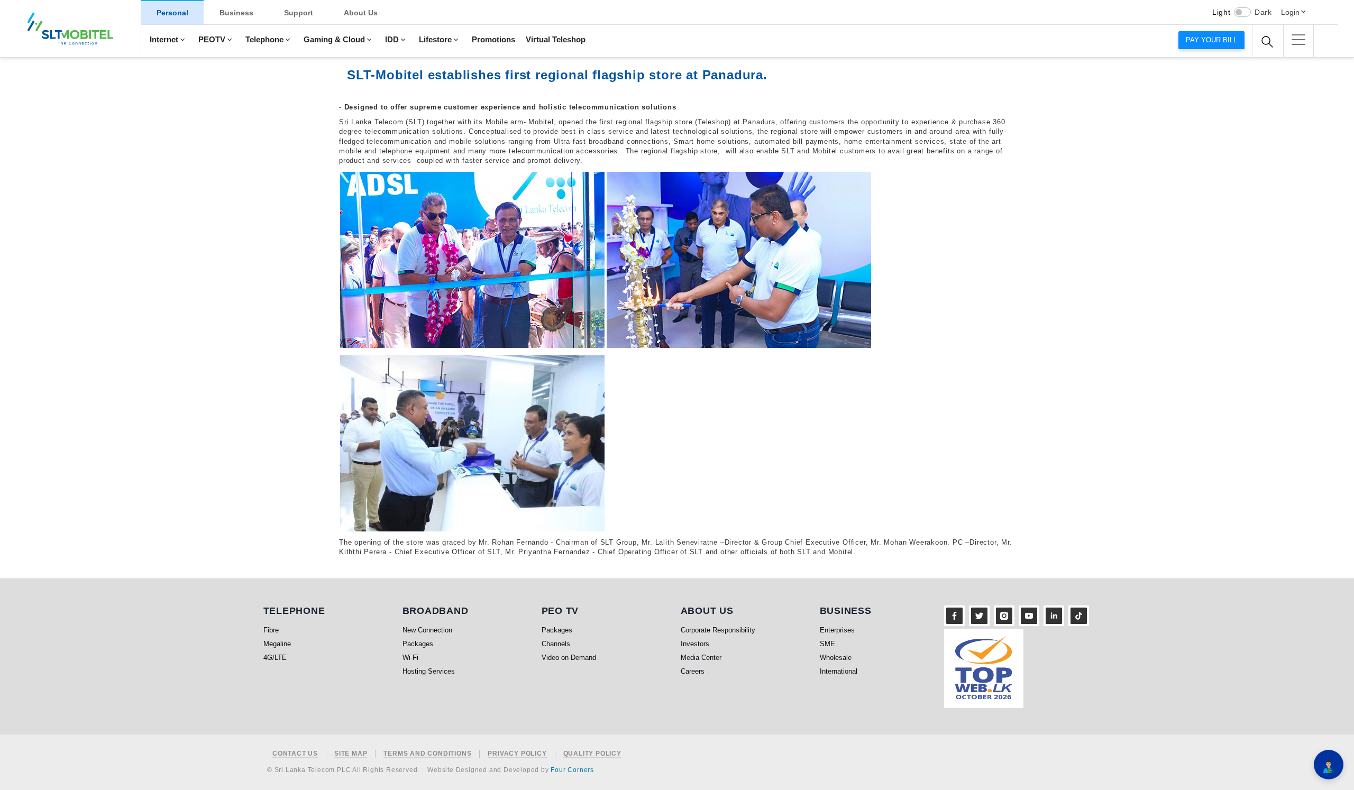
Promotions (493, 39)
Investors (695, 644)
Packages (417, 644)
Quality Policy (592, 753)
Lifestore (435, 39)
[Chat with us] (1328, 764)
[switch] (1242, 12)
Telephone (264, 39)
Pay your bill (1211, 40)
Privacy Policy (517, 753)
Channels (556, 644)
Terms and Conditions (427, 753)
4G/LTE (275, 658)
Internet (164, 39)
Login (1290, 12)
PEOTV (211, 39)
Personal (172, 12)
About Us (361, 12)
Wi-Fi (410, 658)
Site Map (350, 753)
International (838, 671)
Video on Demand (569, 658)
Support (298, 12)
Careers (693, 671)
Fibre (271, 630)
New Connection (427, 630)
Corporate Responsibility (718, 630)
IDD (392, 39)
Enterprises (837, 630)
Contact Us (295, 753)
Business (236, 12)
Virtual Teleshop (555, 39)
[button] (1298, 39)
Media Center (701, 658)
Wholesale (836, 658)
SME (827, 644)
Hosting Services (428, 671)
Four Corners (572, 770)
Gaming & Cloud (334, 39)
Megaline (277, 644)
